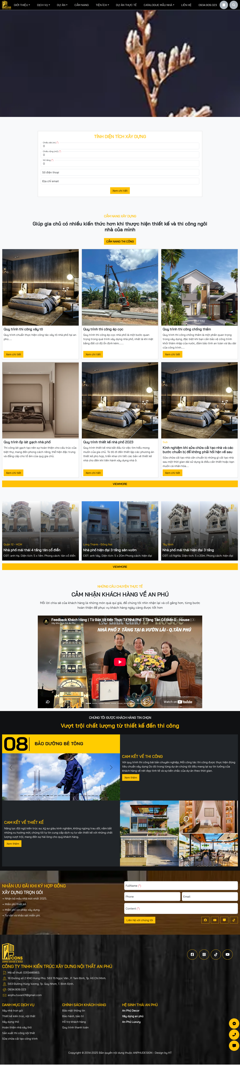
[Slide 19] (93, 796)
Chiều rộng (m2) (52, 151)
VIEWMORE (120, 484)
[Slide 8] (51, 796)
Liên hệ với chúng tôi (140, 920)
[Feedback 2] (101, 703)
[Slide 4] (36, 796)
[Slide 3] (33, 796)
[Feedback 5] (120, 703)
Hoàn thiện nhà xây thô (17, 1027)
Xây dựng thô (10, 1021)
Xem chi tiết (120, 190)
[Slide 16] (81, 796)
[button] (21, 4)
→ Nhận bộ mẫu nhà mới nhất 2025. (24, 898)
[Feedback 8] (139, 703)
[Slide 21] (100, 796)
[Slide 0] (21, 796)
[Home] (6, 5)
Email (186, 896)
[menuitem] (21, 4)
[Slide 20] (96, 796)
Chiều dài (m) (51, 142)
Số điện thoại (50, 172)
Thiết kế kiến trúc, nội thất (18, 1016)
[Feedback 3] (107, 703)
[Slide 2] (29, 796)
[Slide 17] (85, 796)
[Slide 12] (66, 796)
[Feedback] (88, 703)
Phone (130, 896)
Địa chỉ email (50, 181)
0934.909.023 (17, 989)
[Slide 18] (89, 796)
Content (133, 908)
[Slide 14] (74, 796)
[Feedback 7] (132, 703)
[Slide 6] (44, 796)
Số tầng (48, 160)
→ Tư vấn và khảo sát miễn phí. (21, 915)
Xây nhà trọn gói (12, 1010)
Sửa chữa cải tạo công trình (20, 1038)
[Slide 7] (48, 796)
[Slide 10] (59, 796)
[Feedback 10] (151, 703)
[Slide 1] (25, 796)
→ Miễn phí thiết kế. (14, 904)
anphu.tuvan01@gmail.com (25, 995)
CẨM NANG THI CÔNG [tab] (120, 241)
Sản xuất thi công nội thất (18, 1033)
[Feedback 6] (126, 703)
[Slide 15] (78, 796)
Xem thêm (130, 777)
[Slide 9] (55, 796)
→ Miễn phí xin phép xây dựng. (21, 909)
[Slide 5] (40, 796)
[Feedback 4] (113, 703)
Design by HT (163, 1052)
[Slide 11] (63, 796)
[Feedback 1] (94, 703)
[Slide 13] (70, 796)
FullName (133, 885)
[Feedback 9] (145, 703)
